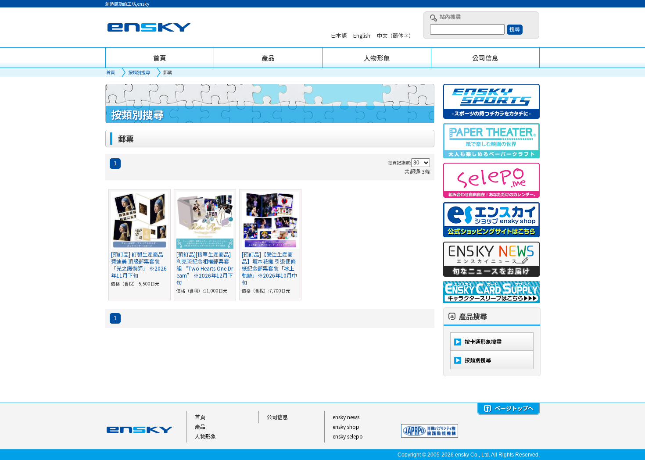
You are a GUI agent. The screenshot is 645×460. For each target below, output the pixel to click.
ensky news (346, 417)
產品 (200, 426)
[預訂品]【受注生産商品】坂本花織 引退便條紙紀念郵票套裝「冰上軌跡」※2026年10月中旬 (269, 268)
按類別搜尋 (139, 72)
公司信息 (277, 417)
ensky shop (346, 426)
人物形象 (205, 436)
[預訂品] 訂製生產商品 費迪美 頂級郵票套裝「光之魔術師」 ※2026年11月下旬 (139, 264)
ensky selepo (348, 436)
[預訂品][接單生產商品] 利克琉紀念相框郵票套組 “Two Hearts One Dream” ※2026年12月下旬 (204, 268)
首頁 (110, 72)
